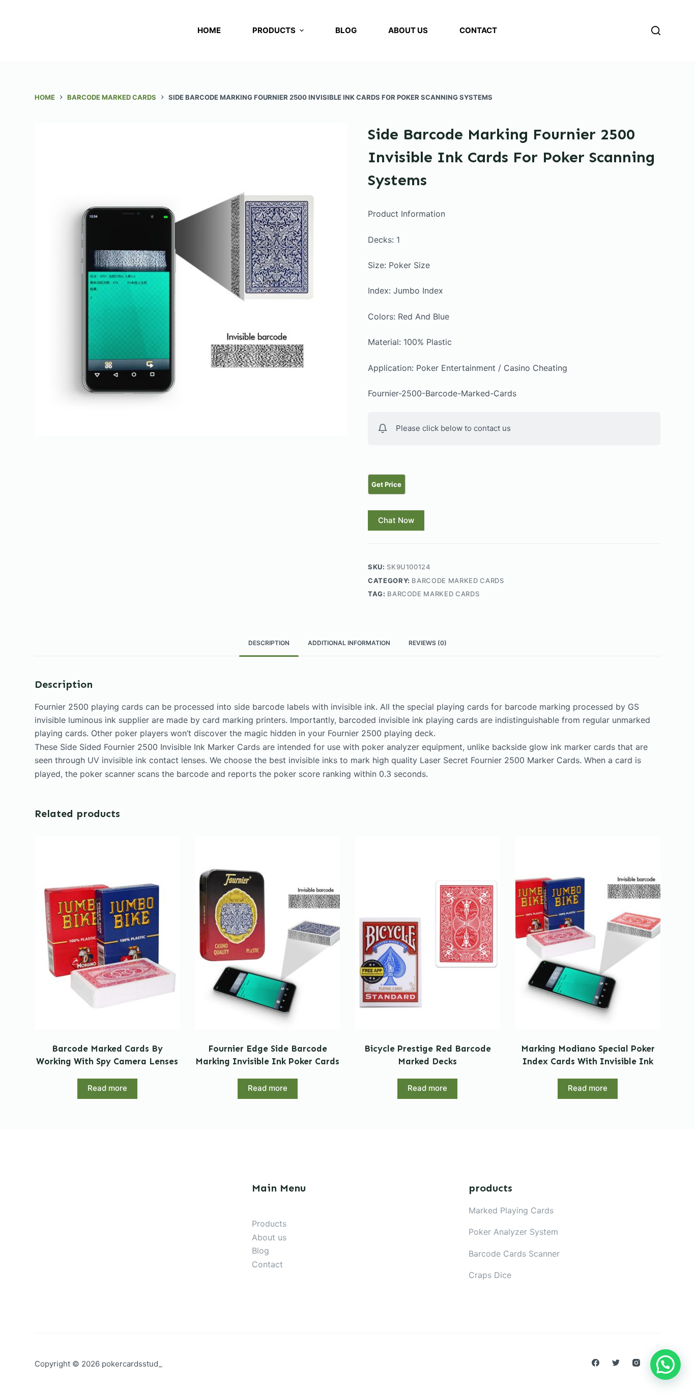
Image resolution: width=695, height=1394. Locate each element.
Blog (260, 1250)
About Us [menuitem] (408, 30)
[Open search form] (655, 30)
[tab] (269, 643)
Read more (107, 1088)
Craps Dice (490, 1275)
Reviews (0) (428, 643)
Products (269, 1223)
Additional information (349, 643)
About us (269, 1237)
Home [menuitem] (209, 30)
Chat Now (396, 520)
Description (268, 643)
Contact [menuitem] (478, 30)
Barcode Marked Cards (458, 580)
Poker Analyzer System (513, 1232)
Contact (267, 1264)
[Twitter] (616, 1363)
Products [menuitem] (274, 30)
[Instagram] (636, 1363)
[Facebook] (595, 1363)
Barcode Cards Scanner (514, 1253)
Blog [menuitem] (346, 30)
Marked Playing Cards (511, 1210)
